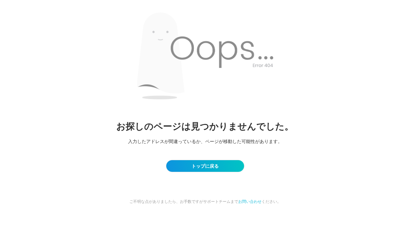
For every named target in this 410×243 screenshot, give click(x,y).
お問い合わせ (250, 201)
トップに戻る (205, 166)
